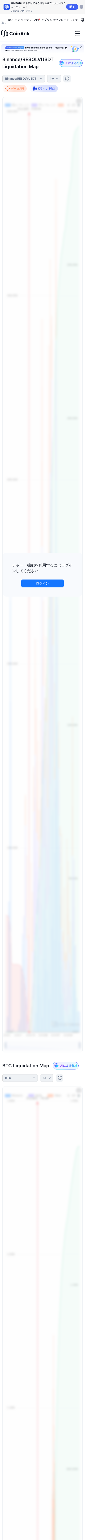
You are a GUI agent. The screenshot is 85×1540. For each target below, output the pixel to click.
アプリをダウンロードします (59, 20)
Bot (10, 20)
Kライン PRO (46, 88)
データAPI (17, 88)
